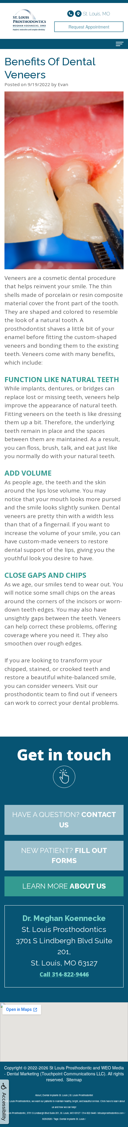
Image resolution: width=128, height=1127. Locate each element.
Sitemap (74, 1079)
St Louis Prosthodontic (70, 1068)
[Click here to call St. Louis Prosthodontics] (71, 13)
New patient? (64, 855)
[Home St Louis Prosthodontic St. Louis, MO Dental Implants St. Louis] (29, 21)
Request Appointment (88, 27)
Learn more (64, 886)
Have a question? (64, 819)
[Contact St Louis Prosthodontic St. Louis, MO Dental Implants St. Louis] (64, 777)
